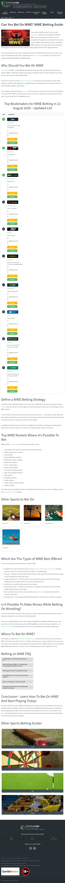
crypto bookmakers (26, 81)
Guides (52, 12)
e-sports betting (14, 444)
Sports (10, 17)
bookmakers (34, 35)
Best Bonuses (21, 12)
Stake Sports (10, 123)
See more (12, 139)
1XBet (8, 315)
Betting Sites (13, 12)
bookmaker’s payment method (26, 639)
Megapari (9, 232)
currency (25, 91)
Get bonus (12, 143)
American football (38, 569)
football (3, 407)
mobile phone (9, 492)
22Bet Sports (10, 288)
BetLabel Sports (11, 178)
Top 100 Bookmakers (5, 12)
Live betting (4, 70)
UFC (43, 415)
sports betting (37, 55)
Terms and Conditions (16, 858)
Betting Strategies (44, 12)
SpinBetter (10, 342)
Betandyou (10, 259)
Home (2, 17)
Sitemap (3, 858)
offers (3, 713)
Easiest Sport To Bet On (36, 12)
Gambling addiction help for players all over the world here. (14, 863)
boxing (39, 592)
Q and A (8, 858)
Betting (6, 17)
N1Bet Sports (10, 151)
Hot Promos (28, 12)
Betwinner (9, 371)
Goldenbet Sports (11, 205)
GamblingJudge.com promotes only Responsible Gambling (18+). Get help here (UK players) (20, 860)
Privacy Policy (25, 858)
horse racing (49, 569)
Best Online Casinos (60, 12)
